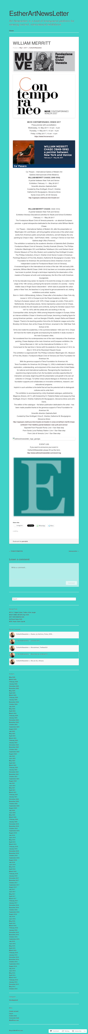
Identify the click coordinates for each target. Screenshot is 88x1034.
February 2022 (13, 767)
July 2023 (12, 731)
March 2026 (12, 679)
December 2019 (14, 824)
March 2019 (12, 844)
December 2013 (14, 984)
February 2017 (13, 901)
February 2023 (13, 740)
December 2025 (14, 686)
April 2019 (12, 842)
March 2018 (12, 871)
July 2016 (12, 916)
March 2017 (12, 898)
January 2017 (13, 903)
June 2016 (12, 919)
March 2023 (12, 738)
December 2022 (14, 745)
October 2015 (13, 937)
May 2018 (12, 867)
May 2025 (12, 691)
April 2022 (12, 763)
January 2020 (13, 822)
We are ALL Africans (37, 661)
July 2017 (12, 889)
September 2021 (14, 779)
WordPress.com (14, 1020)
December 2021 (14, 772)
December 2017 (14, 878)
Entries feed (13, 1016)
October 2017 (13, 883)
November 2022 (14, 747)
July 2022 (12, 756)
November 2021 (14, 774)
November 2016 (14, 908)
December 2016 (14, 905)
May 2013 (12, 987)
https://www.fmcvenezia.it (44, 136)
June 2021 (12, 786)
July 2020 (12, 810)
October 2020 (13, 804)
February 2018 (13, 874)
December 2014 (14, 957)
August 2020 (13, 808)
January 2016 (13, 930)
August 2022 (13, 754)
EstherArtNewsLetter (39, 13)
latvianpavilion (74, 551)
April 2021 (12, 790)
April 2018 (12, 869)
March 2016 (12, 926)
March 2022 (12, 765)
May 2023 (12, 734)
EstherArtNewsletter (35, 48)
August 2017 (13, 887)
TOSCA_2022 (35, 641)
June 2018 (12, 865)
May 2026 (12, 677)
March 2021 (12, 792)
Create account (13, 1011)
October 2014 (13, 962)
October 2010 (13, 989)
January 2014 (13, 982)
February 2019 (13, 847)
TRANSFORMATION (16, 551)
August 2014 (13, 966)
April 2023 (12, 736)
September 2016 (14, 912)
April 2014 (12, 975)
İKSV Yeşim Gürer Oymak (17, 621)
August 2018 (13, 860)
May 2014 (12, 973)
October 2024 (13, 704)
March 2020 (12, 817)
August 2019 (13, 833)
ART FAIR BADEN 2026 (16, 617)
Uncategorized (13, 1000)
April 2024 (12, 711)
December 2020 (14, 799)
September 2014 (14, 964)
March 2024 (12, 713)
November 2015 (14, 935)
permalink (25, 541)
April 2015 (12, 948)
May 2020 (12, 815)
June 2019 (12, 837)
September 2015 (14, 939)
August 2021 (13, 781)
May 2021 (12, 788)
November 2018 (14, 853)
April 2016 (12, 923)
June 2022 (12, 758)
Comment (71, 583)
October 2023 (13, 725)
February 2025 (13, 697)
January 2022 (13, 770)
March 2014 (12, 977)
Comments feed (14, 1018)
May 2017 (12, 894)
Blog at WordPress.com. (16, 1030)
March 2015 (12, 950)
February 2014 (13, 980)
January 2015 (13, 955)
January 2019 (13, 849)
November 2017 (14, 880)
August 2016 (13, 914)
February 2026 (13, 682)
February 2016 (13, 928)
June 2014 (12, 971)
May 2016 (12, 921)
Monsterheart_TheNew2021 (39, 647)
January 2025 (13, 700)
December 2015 (14, 932)
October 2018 (13, 856)
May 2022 (12, 761)
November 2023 (14, 722)
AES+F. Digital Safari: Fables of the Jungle (22, 612)
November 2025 (14, 688)
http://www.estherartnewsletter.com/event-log (44, 453)
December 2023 (14, 720)
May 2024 (12, 709)
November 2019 (14, 826)
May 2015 (12, 946)
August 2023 (13, 729)
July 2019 (12, 835)
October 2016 (13, 910)
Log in (11, 1013)
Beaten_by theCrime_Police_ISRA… (42, 634)
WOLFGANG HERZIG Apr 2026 (19, 615)
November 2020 (14, 801)
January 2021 (13, 797)
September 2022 (14, 752)
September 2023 (14, 727)
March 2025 (12, 695)
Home (11, 30)
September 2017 (14, 885)
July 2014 (12, 968)
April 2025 (12, 693)
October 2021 (13, 777)
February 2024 (13, 716)
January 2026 (13, 684)
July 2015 (12, 941)
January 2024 (13, 718)
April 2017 (12, 896)
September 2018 (14, 858)
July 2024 (12, 706)
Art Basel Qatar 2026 (15, 619)
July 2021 (12, 783)
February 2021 (13, 795)
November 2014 (14, 959)
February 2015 (13, 953)
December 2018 (14, 851)
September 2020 (14, 806)
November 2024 (14, 702)
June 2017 (12, 892)
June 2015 (12, 944)
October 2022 (13, 749)
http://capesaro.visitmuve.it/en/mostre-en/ (44, 197)
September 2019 (14, 831)
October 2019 (13, 828)
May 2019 (12, 840)
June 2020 (12, 813)
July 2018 (12, 862)
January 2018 (13, 876)
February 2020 (13, 819)
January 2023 (13, 743)
